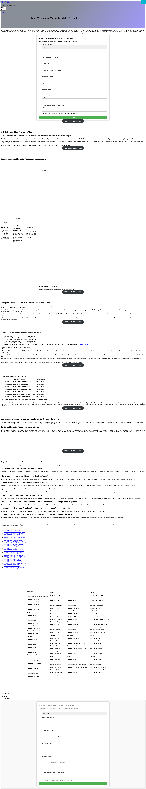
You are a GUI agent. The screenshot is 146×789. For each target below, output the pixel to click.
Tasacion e (52, 672)
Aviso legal (40, 680)
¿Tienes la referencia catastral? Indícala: (52, 70)
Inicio (4, 12)
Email (43, 83)
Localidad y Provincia (47, 63)
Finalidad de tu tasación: (48, 44)
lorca (102, 595)
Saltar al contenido (4, 1)
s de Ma (99, 595)
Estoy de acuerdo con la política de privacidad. (54, 105)
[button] (1, 691)
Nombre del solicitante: (48, 76)
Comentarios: (45, 97)
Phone (43, 774)
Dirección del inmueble (48, 51)
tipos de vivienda (84, 344)
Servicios (5, 13)
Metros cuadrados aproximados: (50, 57)
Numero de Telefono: (47, 89)
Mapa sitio (34, 680)
